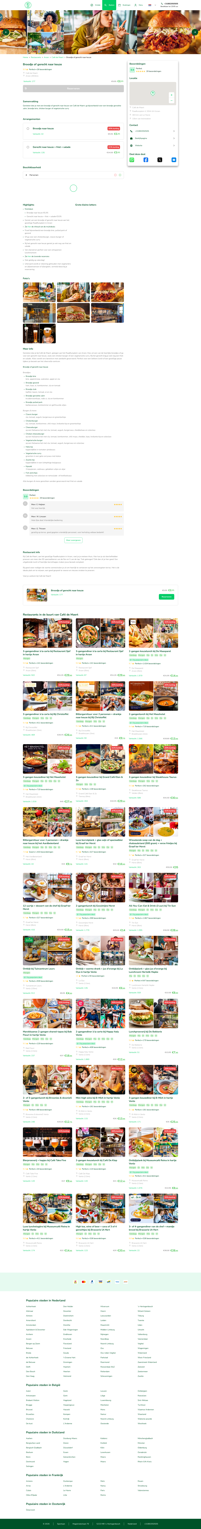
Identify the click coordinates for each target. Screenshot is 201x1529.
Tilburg (141, 1316)
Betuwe (29, 1348)
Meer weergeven (73, 540)
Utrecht (141, 1329)
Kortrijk (66, 1419)
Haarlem (66, 1367)
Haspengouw (68, 1405)
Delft (28, 1367)
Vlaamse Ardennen (146, 1409)
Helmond (67, 1376)
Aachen (29, 1438)
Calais (28, 1490)
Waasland (142, 1414)
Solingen (30, 1466)
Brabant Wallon (32, 1400)
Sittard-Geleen (144, 1311)
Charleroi (30, 1419)
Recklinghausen (144, 1457)
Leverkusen (105, 1452)
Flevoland (67, 1343)
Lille (65, 1495)
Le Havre (67, 1490)
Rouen (140, 1481)
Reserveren (166, 597)
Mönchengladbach (145, 1438)
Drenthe (66, 1325)
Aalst (28, 1391)
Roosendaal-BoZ (107, 1367)
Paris (102, 1490)
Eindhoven (67, 1334)
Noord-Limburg (107, 1343)
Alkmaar (29, 1311)
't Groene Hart (69, 1357)
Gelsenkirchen (69, 1457)
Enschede (67, 1339)
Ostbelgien (142, 1391)
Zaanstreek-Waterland (147, 1362)
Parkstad (104, 1357)
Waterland (142, 1353)
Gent (65, 1395)
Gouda (66, 1353)
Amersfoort (31, 1320)
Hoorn (103, 1311)
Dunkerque (68, 1481)
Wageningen (143, 1348)
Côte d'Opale (31, 1495)
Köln (102, 1447)
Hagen (66, 1461)
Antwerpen (31, 1395)
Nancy (103, 1486)
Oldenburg (142, 1447)
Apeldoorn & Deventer (35, 1329)
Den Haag (30, 1376)
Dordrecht (67, 1320)
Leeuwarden (105, 1316)
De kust (29, 1423)
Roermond (104, 1362)
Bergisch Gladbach (34, 1447)
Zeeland (141, 1367)
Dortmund (30, 1461)
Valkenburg (142, 1334)
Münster (141, 1443)
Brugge (29, 1405)
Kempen (66, 1414)
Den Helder (68, 1306)
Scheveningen (106, 1376)
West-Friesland (144, 1357)
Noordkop (104, 1339)
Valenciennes (143, 1490)
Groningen (67, 1362)
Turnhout (141, 1405)
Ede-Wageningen (70, 1329)
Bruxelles (30, 1414)
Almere (29, 1316)
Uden (140, 1325)
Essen (65, 1452)
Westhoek (142, 1423)
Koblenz (103, 1438)
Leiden (103, 1320)
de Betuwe (30, 1362)
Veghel (141, 1343)
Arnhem (29, 1334)
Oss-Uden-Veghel (108, 1353)
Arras (28, 1486)
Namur (103, 1414)
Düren (66, 1443)
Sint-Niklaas (143, 1400)
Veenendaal (143, 1339)
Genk (65, 1391)
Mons (102, 1409)
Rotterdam (105, 1371)
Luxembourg (105, 1400)
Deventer (67, 1311)
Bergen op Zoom (33, 1343)
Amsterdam (31, 1325)
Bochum (29, 1452)
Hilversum (104, 1306)
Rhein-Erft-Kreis (145, 1461)
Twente (141, 1320)
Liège (102, 1395)
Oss (102, 1348)
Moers (103, 1457)
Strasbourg (142, 1486)
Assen (28, 1339)
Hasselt (66, 1409)
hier (29, 226)
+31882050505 (151, 1524)
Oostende (104, 1423)
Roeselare (142, 1395)
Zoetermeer (143, 1371)
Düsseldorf (68, 1447)
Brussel (29, 1409)
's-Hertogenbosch (145, 1306)
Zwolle (141, 1376)
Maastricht (104, 1325)
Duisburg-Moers (70, 1438)
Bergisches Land (33, 1443)
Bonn (28, 1457)
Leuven (103, 1391)
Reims (103, 1495)
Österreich (30, 1510)
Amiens (29, 1481)
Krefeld (103, 1443)
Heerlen (66, 1371)
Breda (28, 1353)
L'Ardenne (67, 1423)
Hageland (67, 1400)
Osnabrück (142, 1452)
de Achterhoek (32, 1357)
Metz (102, 1481)
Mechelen (104, 1405)
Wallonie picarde (145, 1419)
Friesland (67, 1348)
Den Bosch (30, 1371)
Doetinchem (68, 1316)
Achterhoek (31, 1306)
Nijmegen (104, 1334)
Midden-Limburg (107, 1329)
